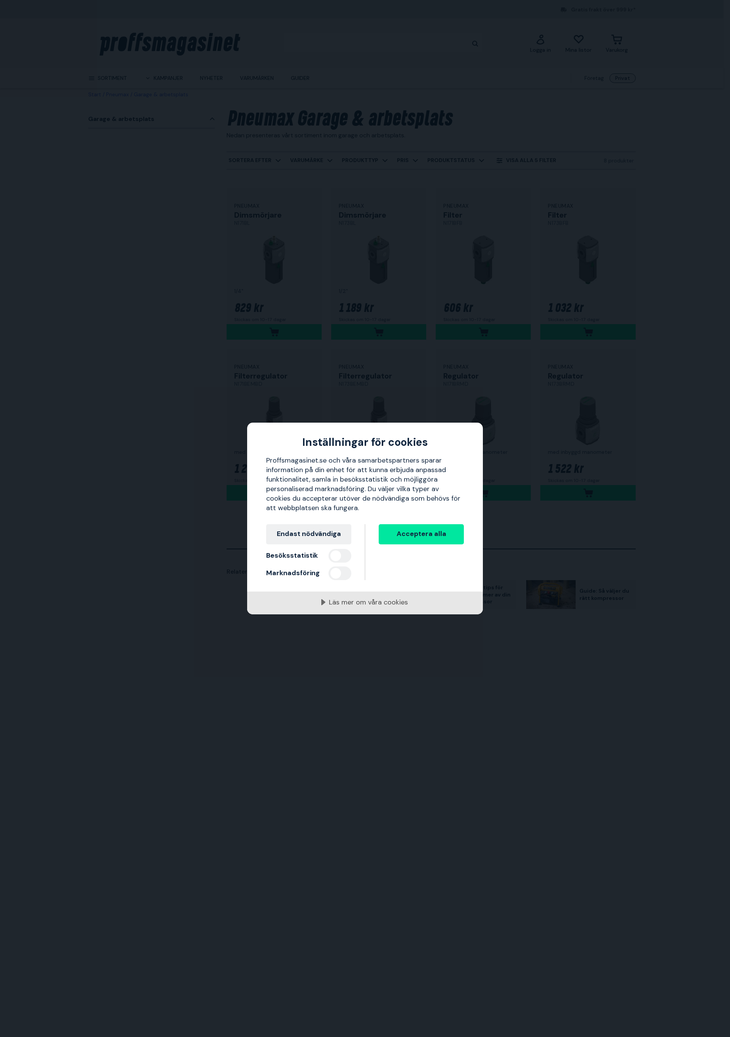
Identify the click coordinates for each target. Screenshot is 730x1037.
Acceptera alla (421, 533)
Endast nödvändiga (309, 533)
